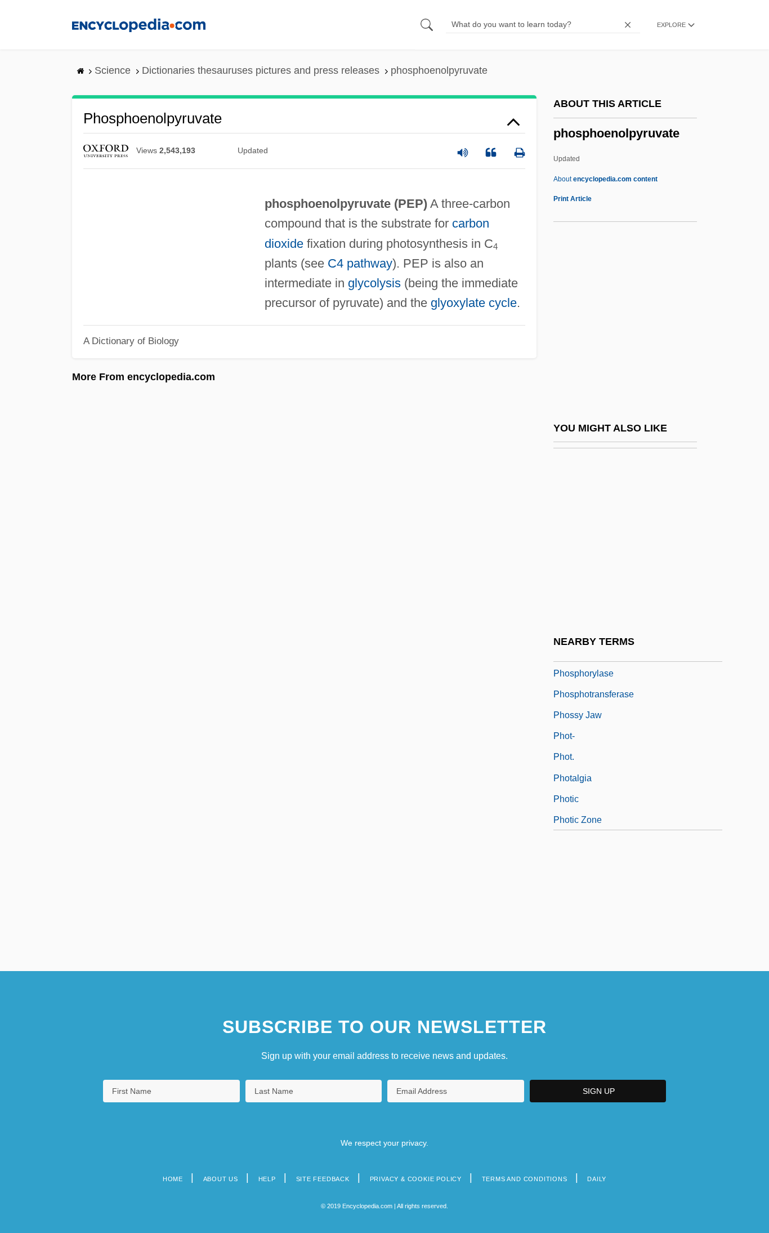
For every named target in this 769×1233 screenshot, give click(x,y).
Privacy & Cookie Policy (416, 1179)
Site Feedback (323, 1179)
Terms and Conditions (524, 1179)
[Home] (138, 24)
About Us (220, 1179)
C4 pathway (360, 263)
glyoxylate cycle (474, 303)
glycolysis (374, 283)
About (605, 179)
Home (173, 1179)
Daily (596, 1179)
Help (267, 1179)
